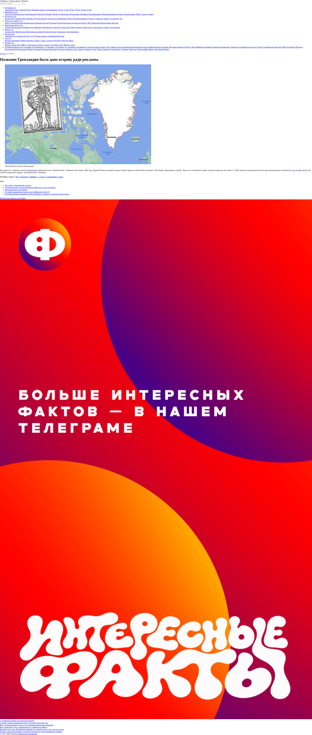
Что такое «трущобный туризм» (18, 185)
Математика (20, 32)
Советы (87, 49)
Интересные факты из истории (13, 198)
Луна (19, 45)
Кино (24, 19)
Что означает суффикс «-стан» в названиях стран (39, 177)
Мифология (201, 47)
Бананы (8, 41)
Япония (115, 23)
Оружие (259, 47)
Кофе (23, 41)
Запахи (120, 47)
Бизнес (62, 47)
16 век (60, 10)
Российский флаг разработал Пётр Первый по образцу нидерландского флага (37, 194)
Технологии (115, 49)
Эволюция (61, 32)
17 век (66, 10)
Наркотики (225, 47)
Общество (234, 47)
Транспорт (133, 49)
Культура (10, 16)
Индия (45, 23)
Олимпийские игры (247, 47)
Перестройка (41, 36)
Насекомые (74, 14)
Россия (10, 34)
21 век (89, 10)
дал (293, 170)
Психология (10, 49)
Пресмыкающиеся (109, 14)
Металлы (182, 47)
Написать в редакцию (28, 734)
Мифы (209, 47)
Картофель (16, 41)
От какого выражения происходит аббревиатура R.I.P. (27, 192)
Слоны (144, 14)
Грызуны (8, 14)
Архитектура (53, 19)
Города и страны (14, 21)
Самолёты (68, 49)
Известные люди (14, 25)
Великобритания (27, 23)
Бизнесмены (17, 27)
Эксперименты (72, 32)
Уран (61, 45)
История (10, 8)
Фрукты (65, 41)
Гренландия (32, 170)
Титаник (124, 49)
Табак (99, 49)
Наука (9, 30)
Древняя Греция (37, 10)
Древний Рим (25, 10)
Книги (44, 19)
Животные (11, 12)
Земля (13, 45)
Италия (60, 23)
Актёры (8, 27)
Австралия (15, 23)
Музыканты (48, 27)
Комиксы (30, 19)
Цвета (151, 49)
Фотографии (143, 49)
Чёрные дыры (69, 45)
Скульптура (114, 19)
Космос (9, 43)
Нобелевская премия (34, 32)
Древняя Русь (10, 36)
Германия (38, 23)
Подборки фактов (14, 47)
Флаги (7, 23)
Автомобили (81, 47)
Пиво (284, 47)
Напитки (29, 41)
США (88, 23)
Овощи (37, 41)
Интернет (139, 47)
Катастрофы (148, 47)
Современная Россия (55, 36)
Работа (30, 49)
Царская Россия (23, 36)
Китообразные (31, 14)
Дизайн (18, 19)
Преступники (76, 27)
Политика (291, 47)
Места (188, 47)
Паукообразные (94, 14)
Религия (60, 49)
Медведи (56, 14)
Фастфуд (57, 41)
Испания (52, 23)
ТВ (121, 19)
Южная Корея (105, 23)
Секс (75, 49)
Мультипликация (80, 19)
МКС (23, 45)
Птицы (120, 14)
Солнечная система (34, 45)
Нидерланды (68, 23)
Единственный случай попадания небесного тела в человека (30, 188)
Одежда (91, 19)
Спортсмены (97, 27)
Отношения (268, 47)
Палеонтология (50, 32)
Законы (114, 47)
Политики (66, 27)
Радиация (37, 49)
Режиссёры (87, 27)
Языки (166, 49)
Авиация (71, 47)
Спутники (54, 45)
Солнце (46, 45)
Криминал (41, 47)
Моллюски (65, 14)
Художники (115, 27)
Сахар (42, 41)
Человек (52, 47)
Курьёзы (164, 47)
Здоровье (29, 47)
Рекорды (53, 49)
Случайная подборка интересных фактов (17, 721)
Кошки (49, 14)
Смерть (81, 49)
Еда (8, 38)
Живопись (63, 19)
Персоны (277, 47)
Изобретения (129, 47)
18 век (71, 10)
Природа (299, 47)
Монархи (38, 27)
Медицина (173, 47)
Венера (8, 45)
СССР (32, 36)
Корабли (157, 47)
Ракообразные (129, 14)
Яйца (71, 41)
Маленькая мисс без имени (16, 190)
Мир (194, 47)
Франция (95, 23)
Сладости (50, 41)
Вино (97, 47)
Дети (108, 47)
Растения (45, 49)
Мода (70, 19)
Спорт (93, 49)
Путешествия (20, 49)
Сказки (106, 19)
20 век (83, 10)
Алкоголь (91, 47)
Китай (83, 23)
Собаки (150, 14)
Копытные (41, 14)
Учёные (106, 27)
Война (103, 47)
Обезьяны (84, 14)
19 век (77, 10)
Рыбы (138, 14)
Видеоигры (9, 19)
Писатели (57, 27)
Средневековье (51, 10)
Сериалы (98, 19)
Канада (77, 23)
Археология (10, 32)
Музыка (38, 19)
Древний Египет (12, 10)
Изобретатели (28, 27)
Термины (106, 49)
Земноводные (18, 14)
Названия (216, 47)
